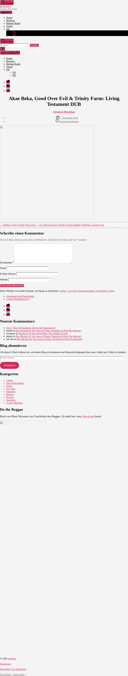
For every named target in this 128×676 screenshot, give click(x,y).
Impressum (5, 664)
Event (9, 386)
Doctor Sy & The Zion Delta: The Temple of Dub (43, 333)
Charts (9, 380)
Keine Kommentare (69, 121)
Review (10, 397)
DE (8, 29)
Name (3, 268)
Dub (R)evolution (15, 383)
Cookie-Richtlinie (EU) (17, 299)
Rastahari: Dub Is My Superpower (38, 328)
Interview (11, 391)
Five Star (10, 388)
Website (4, 279)
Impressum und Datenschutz (20, 296)
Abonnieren (9, 365)
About (9, 26)
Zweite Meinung (14, 403)
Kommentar (7, 262)
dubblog (12, 658)
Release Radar (13, 23)
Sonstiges (11, 400)
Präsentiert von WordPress (13, 669)
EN (14, 31)
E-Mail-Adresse (8, 273)
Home (9, 17)
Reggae (10, 394)
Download (88, 416)
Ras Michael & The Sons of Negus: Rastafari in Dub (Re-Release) (48, 330)
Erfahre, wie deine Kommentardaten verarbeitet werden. (87, 291)
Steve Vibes (12, 328)
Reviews (10, 20)
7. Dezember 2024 (69, 118)
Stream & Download (64, 112)
